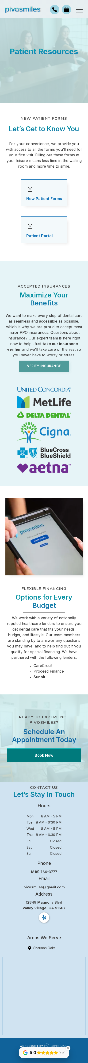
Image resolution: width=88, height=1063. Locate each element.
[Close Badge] (68, 1048)
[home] (22, 9)
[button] (79, 9)
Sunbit (39, 676)
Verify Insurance (44, 366)
